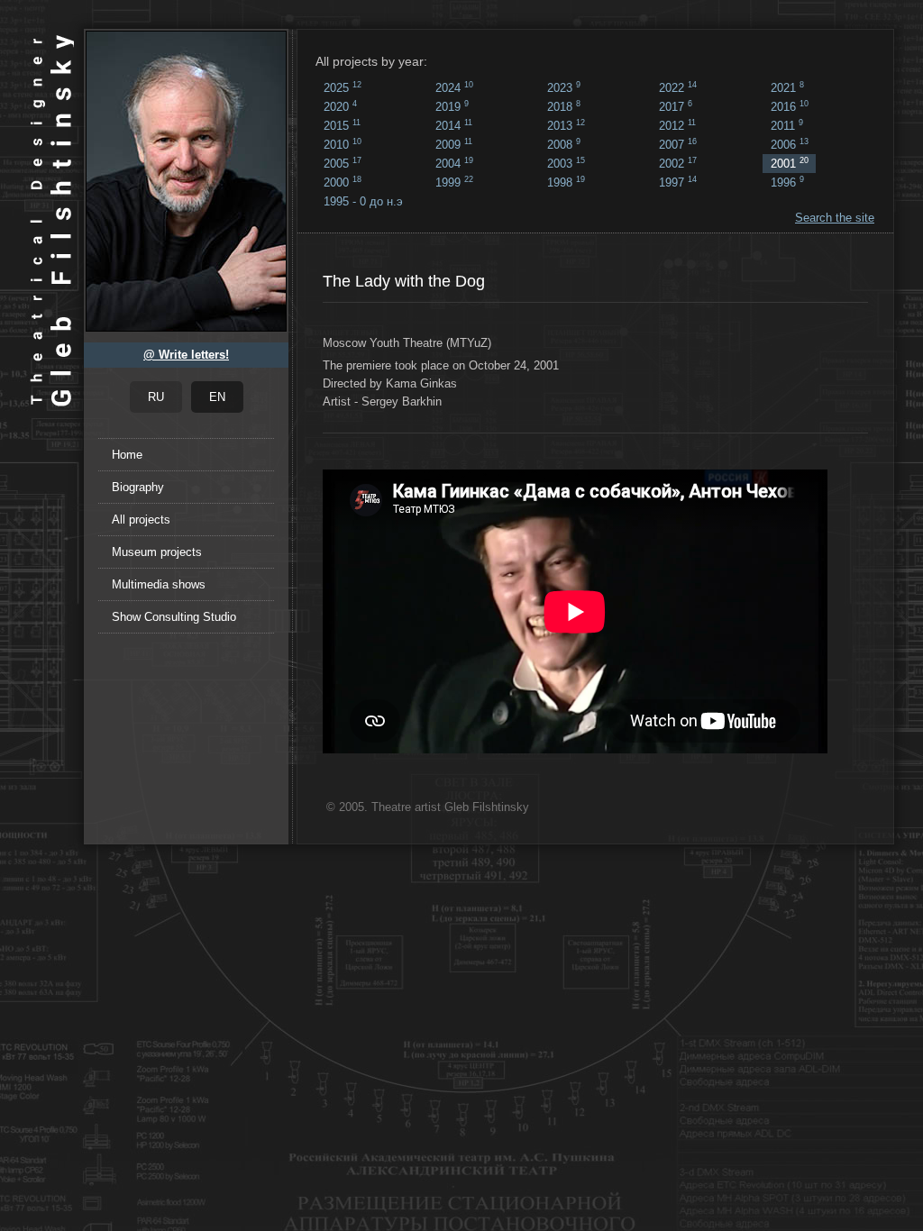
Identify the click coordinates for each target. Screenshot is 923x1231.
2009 (453, 144)
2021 (787, 87)
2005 (342, 163)
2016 (790, 106)
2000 (342, 182)
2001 (790, 163)
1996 (787, 182)
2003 (566, 163)
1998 (566, 182)
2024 (454, 87)
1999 (454, 182)
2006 (790, 144)
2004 (454, 163)
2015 (342, 125)
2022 (678, 87)
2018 (563, 106)
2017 (675, 106)
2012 (677, 125)
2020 (340, 106)
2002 (678, 163)
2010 (342, 144)
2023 (563, 87)
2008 (563, 144)
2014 (453, 125)
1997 (678, 182)
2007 (678, 144)
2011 (787, 125)
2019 (452, 106)
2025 (342, 87)
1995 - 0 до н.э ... (363, 203)
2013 (566, 125)
